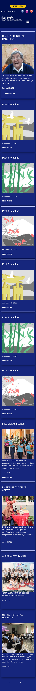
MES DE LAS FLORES (13, 423)
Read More (10, 93)
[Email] (31, 11)
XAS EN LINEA (18, 6)
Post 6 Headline (10, 104)
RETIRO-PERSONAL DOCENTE (12, 616)
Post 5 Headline (10, 157)
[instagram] (27, 11)
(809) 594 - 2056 (9, 11)
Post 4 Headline (10, 211)
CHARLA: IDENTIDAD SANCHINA (13, 37)
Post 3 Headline (10, 264)
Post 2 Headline (10, 317)
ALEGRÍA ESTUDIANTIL (14, 556)
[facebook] (22, 11)
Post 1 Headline (10, 370)
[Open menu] (28, 21)
